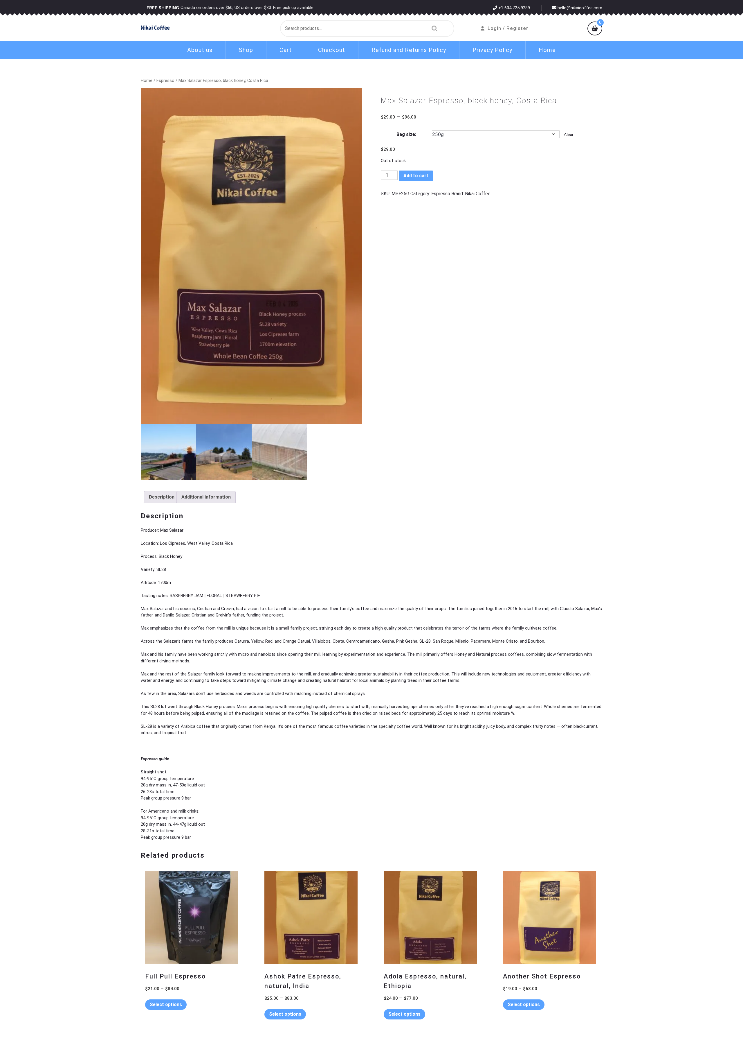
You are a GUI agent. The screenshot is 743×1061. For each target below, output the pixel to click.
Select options (166, 1004)
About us (199, 49)
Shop (246, 49)
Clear (568, 134)
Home (547, 49)
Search (433, 28)
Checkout (331, 49)
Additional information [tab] (206, 497)
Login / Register (508, 28)
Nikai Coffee (477, 193)
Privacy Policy (492, 49)
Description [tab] (161, 497)
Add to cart (415, 175)
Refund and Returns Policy (409, 49)
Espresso (165, 80)
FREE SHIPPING (163, 7)
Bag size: (406, 134)
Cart (285, 49)
